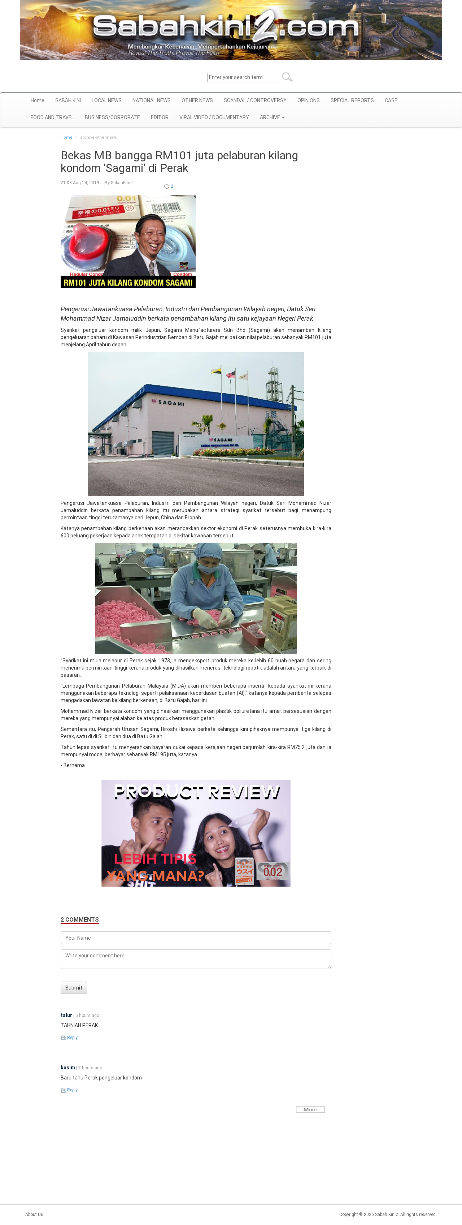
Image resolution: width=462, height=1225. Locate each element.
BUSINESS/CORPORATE (112, 117)
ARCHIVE (270, 117)
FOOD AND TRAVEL (52, 117)
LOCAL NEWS (107, 100)
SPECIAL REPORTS (352, 100)
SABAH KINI (68, 100)
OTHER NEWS (197, 100)
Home (37, 100)
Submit (73, 988)
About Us (34, 1214)
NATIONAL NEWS (151, 100)
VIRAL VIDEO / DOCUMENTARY (214, 117)
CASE (391, 100)
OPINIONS (308, 100)
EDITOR (160, 117)
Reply (72, 1037)
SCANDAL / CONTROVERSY (255, 100)
